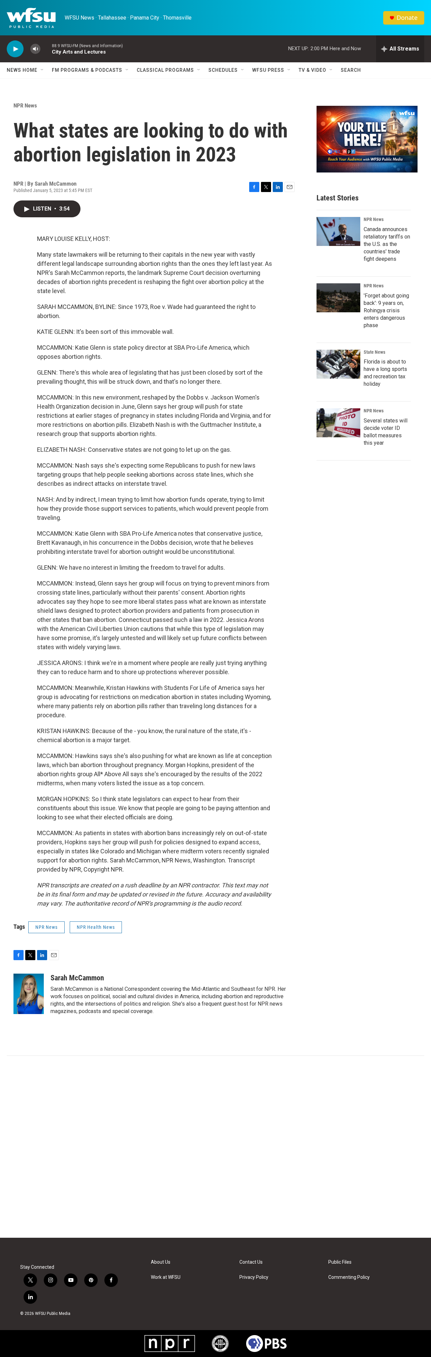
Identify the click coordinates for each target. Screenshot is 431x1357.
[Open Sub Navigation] (42, 70)
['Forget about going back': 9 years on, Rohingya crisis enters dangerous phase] (338, 297)
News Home (22, 70)
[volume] (35, 49)
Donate (407, 17)
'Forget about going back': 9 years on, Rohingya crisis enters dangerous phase (386, 310)
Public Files (340, 1262)
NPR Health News (96, 927)
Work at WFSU (165, 1277)
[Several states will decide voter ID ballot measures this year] (338, 422)
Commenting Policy (349, 1277)
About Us (160, 1262)
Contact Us (251, 1262)
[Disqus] (215, 1147)
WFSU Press (268, 70)
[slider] (46, 48)
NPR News (25, 105)
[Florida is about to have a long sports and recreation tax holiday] (338, 364)
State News (374, 352)
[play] (15, 49)
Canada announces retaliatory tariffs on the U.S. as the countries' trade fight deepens (387, 244)
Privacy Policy (253, 1277)
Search (351, 70)
